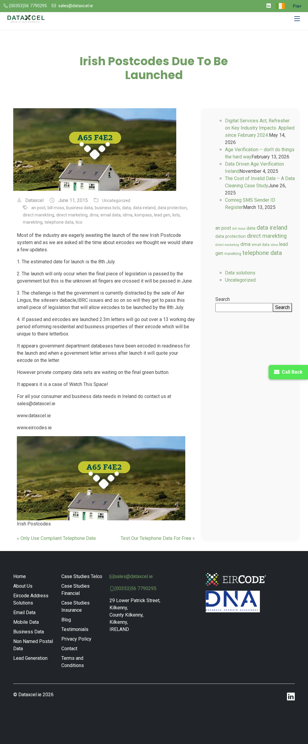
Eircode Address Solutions (30, 599)
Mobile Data (26, 622)
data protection (172, 208)
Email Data (24, 612)
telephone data (59, 222)
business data (79, 208)
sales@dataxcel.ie (75, 5)
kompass (143, 215)
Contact (69, 648)
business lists (107, 208)
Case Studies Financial (75, 589)
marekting (32, 222)
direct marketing (72, 215)
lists (176, 215)
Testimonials (74, 629)
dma (94, 215)
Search (222, 299)
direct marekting (38, 215)
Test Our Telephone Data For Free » (158, 538)
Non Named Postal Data (33, 644)
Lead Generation (30, 658)
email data (110, 215)
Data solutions (240, 273)
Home (19, 576)
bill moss (56, 208)
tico (78, 222)
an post (38, 208)
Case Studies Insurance (75, 606)
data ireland (144, 208)
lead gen (162, 215)
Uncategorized (116, 200)
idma (127, 215)
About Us (22, 586)
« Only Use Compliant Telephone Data (56, 538)
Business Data (28, 632)
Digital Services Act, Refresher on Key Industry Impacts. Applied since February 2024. (259, 128)
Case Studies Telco (81, 576)
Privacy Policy (76, 639)
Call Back (292, 372)
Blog (66, 620)
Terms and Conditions (72, 661)
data (126, 208)
